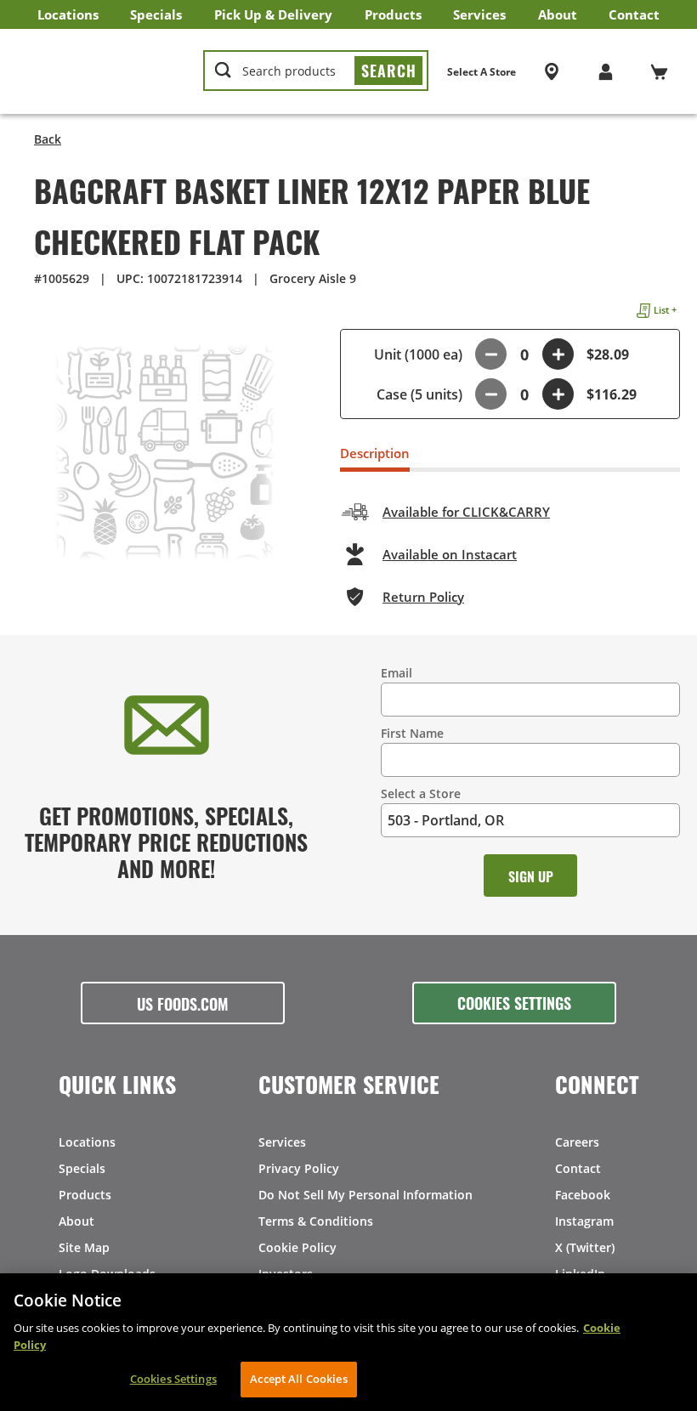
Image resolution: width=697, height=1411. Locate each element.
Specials (156, 14)
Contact (634, 14)
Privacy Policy (298, 1168)
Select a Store (421, 793)
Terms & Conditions (315, 1221)
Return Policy (423, 596)
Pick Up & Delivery (273, 14)
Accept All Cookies (298, 1378)
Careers (577, 1142)
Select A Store (481, 72)
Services (479, 14)
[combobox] (315, 71)
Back (47, 139)
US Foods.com (183, 1003)
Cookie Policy (297, 1247)
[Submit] (388, 70)
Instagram (584, 1221)
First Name (412, 733)
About (557, 14)
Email (396, 673)
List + (665, 309)
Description (375, 453)
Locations (68, 14)
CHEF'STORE (103, 71)
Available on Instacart (449, 554)
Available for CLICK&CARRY (466, 511)
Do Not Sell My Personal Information (365, 1195)
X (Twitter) (585, 1247)
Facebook (582, 1195)
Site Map (84, 1247)
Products (393, 14)
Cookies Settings (514, 1002)
